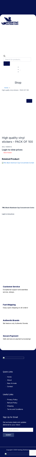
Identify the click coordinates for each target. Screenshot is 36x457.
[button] (33, 21)
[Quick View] (3, 216)
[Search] (7, 63)
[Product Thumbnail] (29, 101)
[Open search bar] (4, 56)
